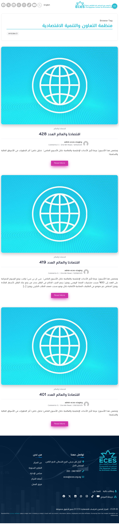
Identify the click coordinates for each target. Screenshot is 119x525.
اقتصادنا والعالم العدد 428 (59, 134)
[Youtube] (34, 5)
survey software (15, 513)
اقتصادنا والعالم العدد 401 (59, 394)
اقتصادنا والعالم (60, 129)
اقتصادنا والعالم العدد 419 (59, 262)
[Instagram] (24, 5)
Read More (59, 163)
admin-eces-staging (73, 142)
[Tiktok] (29, 5)
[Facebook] (3, 5)
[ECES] (97, 5)
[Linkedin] (14, 5)
